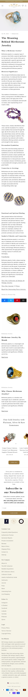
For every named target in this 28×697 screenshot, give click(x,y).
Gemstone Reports (7, 538)
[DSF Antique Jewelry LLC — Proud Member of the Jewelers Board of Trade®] (21, 521)
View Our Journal (8, 286)
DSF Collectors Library (8, 571)
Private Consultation (7, 540)
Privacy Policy (6, 628)
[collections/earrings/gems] (14, 199)
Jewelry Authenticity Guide (9, 577)
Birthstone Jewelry (7, 333)
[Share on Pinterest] (17, 300)
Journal (4, 583)
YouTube (4, 614)
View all (14, 462)
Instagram (4, 602)
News (18, 286)
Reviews (4, 543)
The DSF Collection (7, 566)
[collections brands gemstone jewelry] (14, 115)
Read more (5, 357)
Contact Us (5, 552)
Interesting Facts (6, 591)
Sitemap (4, 554)
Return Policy (5, 546)
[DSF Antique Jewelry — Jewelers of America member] (6, 521)
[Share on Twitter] (11, 300)
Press (3, 585)
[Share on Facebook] (5, 300)
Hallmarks (5, 580)
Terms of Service (6, 630)
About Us (4, 563)
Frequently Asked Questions (10, 532)
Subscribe (14, 513)
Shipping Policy (6, 549)
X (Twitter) (5, 605)
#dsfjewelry (15, 33)
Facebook (4, 608)
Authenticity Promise (7, 535)
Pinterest (4, 616)
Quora (3, 619)
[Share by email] (23, 300)
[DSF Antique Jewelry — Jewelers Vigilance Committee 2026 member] (13, 521)
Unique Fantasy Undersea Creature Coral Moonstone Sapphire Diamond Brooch (9, 450)
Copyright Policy (6, 633)
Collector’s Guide (6, 574)
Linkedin (4, 611)
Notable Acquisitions (7, 568)
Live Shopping (6, 594)
